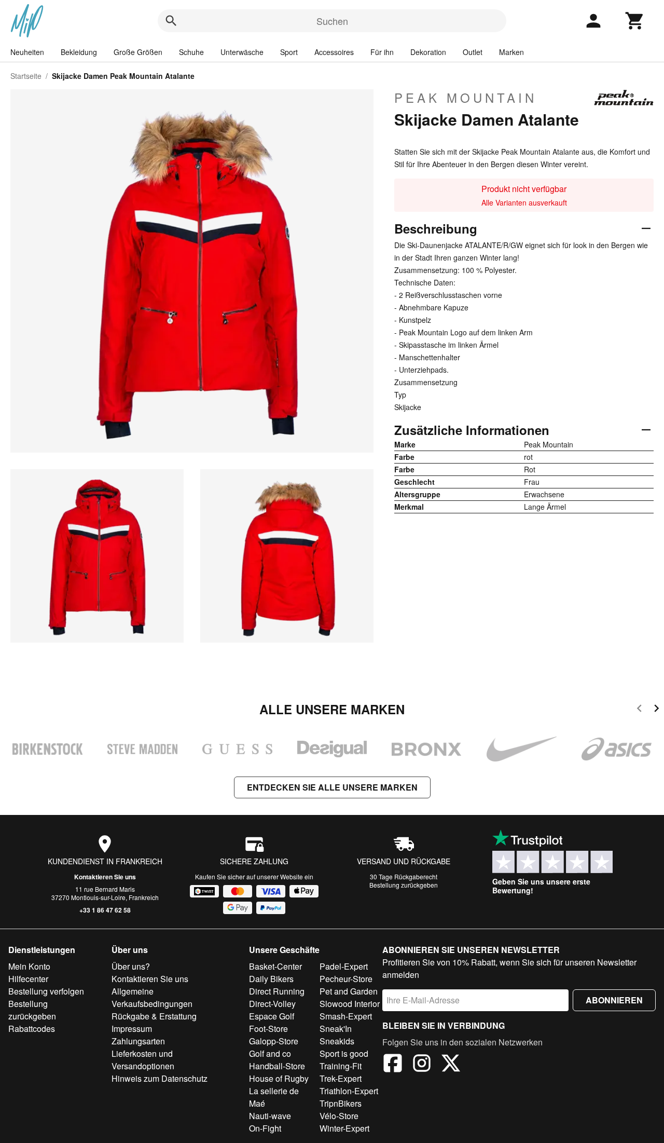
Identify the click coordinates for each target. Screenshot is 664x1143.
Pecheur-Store (346, 979)
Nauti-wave (270, 1116)
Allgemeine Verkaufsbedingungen (152, 997)
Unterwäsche (242, 52)
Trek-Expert (341, 1078)
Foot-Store (268, 1029)
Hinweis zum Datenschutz (160, 1078)
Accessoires (334, 52)
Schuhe (191, 52)
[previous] (639, 710)
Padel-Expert (344, 966)
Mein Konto (29, 966)
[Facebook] (392, 1065)
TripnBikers (341, 1103)
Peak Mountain (465, 97)
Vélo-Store (339, 1116)
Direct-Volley (272, 1004)
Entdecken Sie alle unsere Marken (332, 787)
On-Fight (265, 1128)
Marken (511, 52)
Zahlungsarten (138, 1041)
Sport (289, 52)
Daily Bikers (271, 979)
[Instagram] (421, 1065)
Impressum (132, 1029)
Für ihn (382, 52)
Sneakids (337, 1041)
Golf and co (270, 1053)
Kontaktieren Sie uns (105, 877)
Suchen (332, 21)
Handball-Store (277, 1066)
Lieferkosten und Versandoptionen (143, 1059)
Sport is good (344, 1053)
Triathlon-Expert (349, 1091)
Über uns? (131, 966)
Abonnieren (614, 1000)
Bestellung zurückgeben (403, 884)
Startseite (26, 76)
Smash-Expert (346, 1016)
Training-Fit (341, 1066)
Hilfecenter (28, 979)
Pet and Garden (349, 991)
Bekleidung (79, 52)
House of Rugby (279, 1078)
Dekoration (428, 52)
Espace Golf (271, 1016)
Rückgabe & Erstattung (154, 1016)
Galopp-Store (273, 1041)
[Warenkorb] (635, 20)
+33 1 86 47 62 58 (105, 910)
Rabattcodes (31, 1029)
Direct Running (277, 991)
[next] (656, 710)
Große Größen (138, 52)
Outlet (472, 52)
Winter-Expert (344, 1128)
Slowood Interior (350, 1004)
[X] (450, 1065)
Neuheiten (27, 52)
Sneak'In (336, 1029)
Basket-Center (275, 966)
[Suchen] (171, 20)
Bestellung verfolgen (46, 991)
